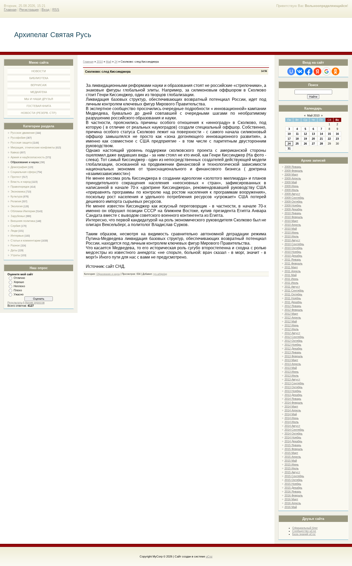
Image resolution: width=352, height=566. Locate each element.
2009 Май (290, 182)
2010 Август (292, 240)
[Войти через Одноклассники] (335, 71)
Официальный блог (305, 527)
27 (313, 143)
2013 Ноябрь (292, 391)
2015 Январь (292, 445)
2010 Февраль (293, 217)
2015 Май (290, 460)
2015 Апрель (292, 456)
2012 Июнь (291, 325)
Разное (15, 245)
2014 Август (292, 425)
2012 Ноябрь (292, 344)
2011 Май (290, 275)
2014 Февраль (293, 402)
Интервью (17, 235)
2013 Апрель (292, 363)
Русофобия (18, 137)
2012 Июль (291, 329)
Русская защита (21, 142)
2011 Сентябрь (294, 290)
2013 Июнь (291, 371)
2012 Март (291, 313)
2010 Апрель (292, 224)
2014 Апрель (292, 410)
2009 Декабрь (293, 209)
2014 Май (290, 414)
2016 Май (290, 507)
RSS (55, 10)
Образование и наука (25, 162)
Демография (19, 167)
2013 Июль (291, 375)
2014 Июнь (291, 418)
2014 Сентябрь (294, 429)
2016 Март (291, 499)
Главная (10, 10)
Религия (16, 201)
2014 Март (291, 406)
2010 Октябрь (293, 247)
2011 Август (292, 286)
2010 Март (291, 220)
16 (337, 133)
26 (305, 143)
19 (305, 138)
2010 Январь (292, 213)
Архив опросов (35, 302)
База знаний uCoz (304, 534)
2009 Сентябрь (294, 197)
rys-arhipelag (160, 274)
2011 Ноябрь (292, 298)
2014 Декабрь (293, 441)
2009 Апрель (292, 178)
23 (337, 138)
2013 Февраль (293, 356)
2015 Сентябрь (294, 476)
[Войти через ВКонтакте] (300, 71)
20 (313, 138)
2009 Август (292, 193)
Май (108, 61)
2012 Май (290, 321)
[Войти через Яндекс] (317, 71)
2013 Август (292, 379)
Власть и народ (21, 181)
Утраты (15, 255)
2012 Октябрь (293, 340)
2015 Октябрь (293, 479)
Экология (17, 206)
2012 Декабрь (293, 348)
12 (305, 133)
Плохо (18, 290)
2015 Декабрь (293, 487)
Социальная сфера (23, 171)
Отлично (19, 277)
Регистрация (29, 10)
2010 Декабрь (293, 255)
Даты (14, 250)
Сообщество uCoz (304, 530)
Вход (45, 10)
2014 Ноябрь (292, 437)
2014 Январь (292, 398)
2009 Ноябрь (292, 205)
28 (321, 143)
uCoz (209, 556)
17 (289, 138)
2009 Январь (292, 166)
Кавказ (15, 152)
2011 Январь (292, 259)
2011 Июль (291, 282)
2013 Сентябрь (294, 383)
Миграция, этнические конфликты (33, 147)
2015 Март (291, 452)
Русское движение (23, 132)
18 (297, 138)
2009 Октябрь (293, 201)
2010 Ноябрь (292, 251)
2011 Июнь (291, 278)
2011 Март (291, 267)
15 (329, 133)
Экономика (18, 191)
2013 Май (290, 367)
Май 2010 (313, 115)
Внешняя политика (23, 220)
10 (289, 133)
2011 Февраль (293, 263)
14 (321, 133)
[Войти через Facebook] (309, 71)
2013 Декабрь (293, 394)
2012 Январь (292, 305)
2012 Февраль (293, 309)
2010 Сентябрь (294, 244)
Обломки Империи (23, 211)
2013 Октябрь (293, 387)
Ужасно (18, 294)
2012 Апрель (292, 317)
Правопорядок (20, 186)
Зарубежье (18, 216)
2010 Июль (291, 236)
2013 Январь (292, 352)
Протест (16, 176)
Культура (16, 196)
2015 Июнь (291, 464)
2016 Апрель (292, 503)
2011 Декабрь (293, 302)
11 (297, 133)
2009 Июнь (291, 186)
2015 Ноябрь (292, 483)
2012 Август (292, 333)
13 (313, 133)
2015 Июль (291, 468)
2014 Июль (291, 421)
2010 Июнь (291, 232)
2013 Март (291, 360)
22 (329, 138)
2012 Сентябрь (294, 336)
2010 (100, 61)
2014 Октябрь (293, 433)
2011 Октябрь (293, 294)
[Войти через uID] (291, 71)
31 (289, 148)
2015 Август (292, 472)
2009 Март (291, 174)
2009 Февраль (293, 170)
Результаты (15, 302)
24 (289, 143)
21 (321, 138)
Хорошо (19, 282)
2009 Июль (291, 190)
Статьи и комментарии (25, 240)
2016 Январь (292, 491)
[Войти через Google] (326, 71)
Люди (14, 230)
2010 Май (290, 228)
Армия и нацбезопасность (28, 157)
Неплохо (19, 286)
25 (297, 143)
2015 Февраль (293, 449)
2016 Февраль (293, 495)
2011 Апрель (292, 271)
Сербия (15, 225)
